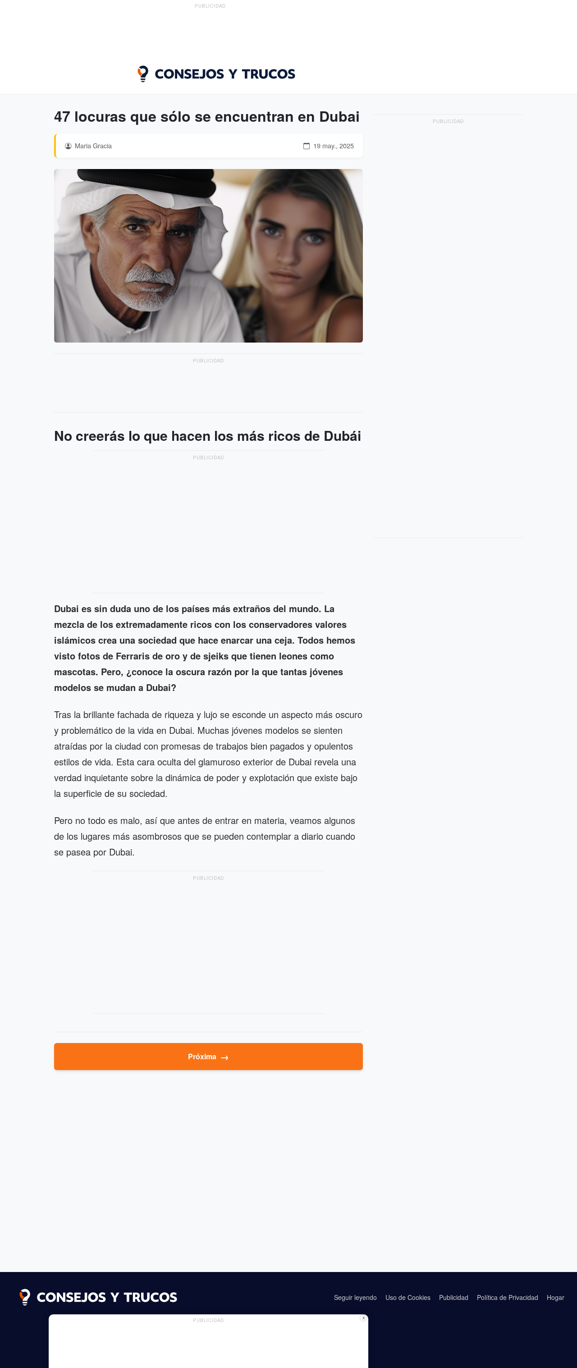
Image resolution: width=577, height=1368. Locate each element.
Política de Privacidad (507, 1297)
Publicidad (453, 1297)
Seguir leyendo (355, 1297)
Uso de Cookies (407, 1297)
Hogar (555, 1297)
